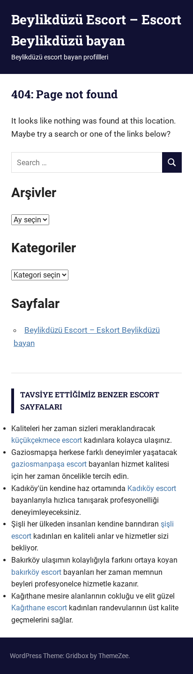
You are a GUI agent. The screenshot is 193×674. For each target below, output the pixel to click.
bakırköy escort (36, 572)
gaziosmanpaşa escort (49, 464)
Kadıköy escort (151, 488)
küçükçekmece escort (46, 440)
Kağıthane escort (39, 607)
